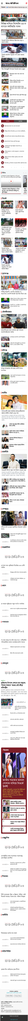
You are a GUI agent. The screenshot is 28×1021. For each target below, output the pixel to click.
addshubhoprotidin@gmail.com (13, 1012)
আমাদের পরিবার (9, 995)
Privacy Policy (18, 995)
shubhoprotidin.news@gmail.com (12, 1010)
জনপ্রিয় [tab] (20, 121)
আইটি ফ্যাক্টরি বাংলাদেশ (14, 1019)
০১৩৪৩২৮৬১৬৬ (7, 1005)
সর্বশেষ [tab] (7, 121)
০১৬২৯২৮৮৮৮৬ (9, 1006)
